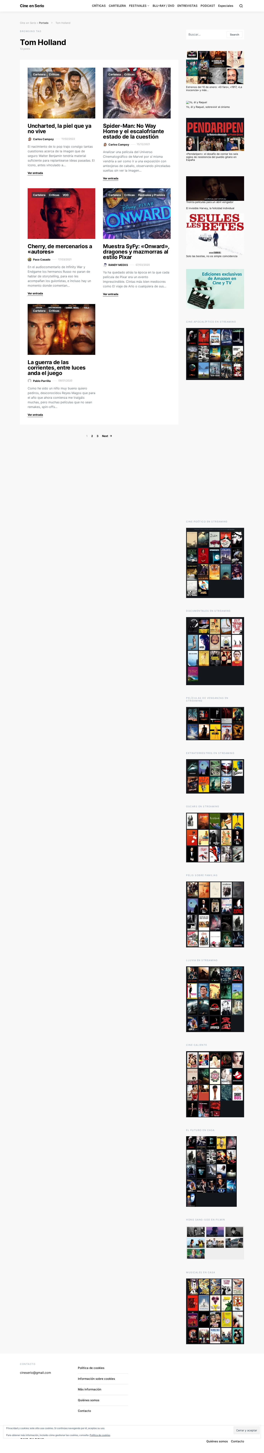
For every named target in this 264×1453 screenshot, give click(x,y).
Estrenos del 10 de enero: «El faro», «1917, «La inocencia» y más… (214, 88)
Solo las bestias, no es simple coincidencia (211, 256)
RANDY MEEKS (118, 265)
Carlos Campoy (43, 139)
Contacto (84, 1411)
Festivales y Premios (151, 195)
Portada (43, 22)
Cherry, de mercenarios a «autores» (60, 249)
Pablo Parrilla (42, 380)
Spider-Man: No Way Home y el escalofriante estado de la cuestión (133, 131)
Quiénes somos (88, 1400)
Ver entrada (35, 173)
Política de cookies (91, 1368)
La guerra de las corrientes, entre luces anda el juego (57, 367)
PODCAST (208, 6)
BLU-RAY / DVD (163, 6)
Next (105, 436)
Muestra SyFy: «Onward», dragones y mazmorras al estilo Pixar (136, 251)
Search (234, 34)
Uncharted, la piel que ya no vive (59, 129)
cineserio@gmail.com (35, 1373)
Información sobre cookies (96, 1379)
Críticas (54, 74)
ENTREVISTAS (187, 6)
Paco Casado (41, 259)
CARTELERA (117, 6)
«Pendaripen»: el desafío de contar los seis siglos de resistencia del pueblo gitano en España (212, 156)
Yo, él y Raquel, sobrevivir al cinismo (208, 106)
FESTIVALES (137, 6)
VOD (66, 195)
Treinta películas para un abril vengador (209, 202)
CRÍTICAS (99, 6)
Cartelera (39, 74)
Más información (89, 1389)
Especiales (225, 6)
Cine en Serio (32, 5)
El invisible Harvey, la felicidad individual (210, 208)
